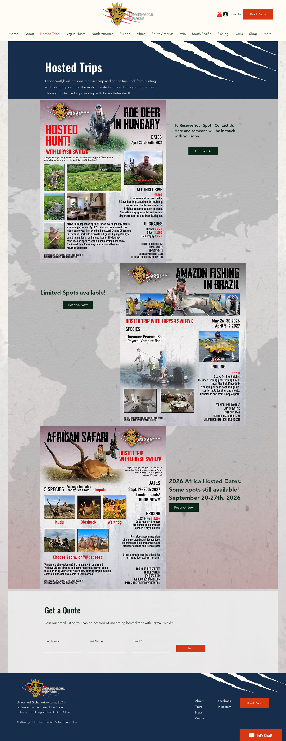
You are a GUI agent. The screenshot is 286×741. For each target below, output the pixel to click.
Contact (200, 718)
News (198, 712)
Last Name (96, 641)
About (199, 701)
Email (136, 641)
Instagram (224, 706)
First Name (52, 641)
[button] (219, 14)
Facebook (224, 701)
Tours (198, 706)
